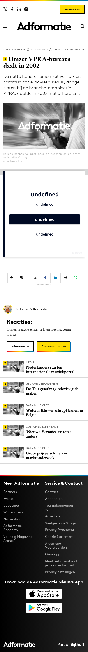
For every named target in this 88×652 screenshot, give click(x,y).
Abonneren (54, 498)
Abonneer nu (72, 9)
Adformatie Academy (12, 528)
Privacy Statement (59, 530)
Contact (51, 492)
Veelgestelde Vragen (61, 523)
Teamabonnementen (59, 507)
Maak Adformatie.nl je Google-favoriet (61, 563)
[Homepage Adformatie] (44, 26)
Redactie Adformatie (68, 49)
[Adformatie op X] (5, 9)
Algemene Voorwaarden (56, 545)
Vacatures (11, 505)
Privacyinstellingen (60, 572)
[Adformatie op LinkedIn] (19, 9)
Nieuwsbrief (13, 519)
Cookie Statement (59, 536)
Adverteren (54, 516)
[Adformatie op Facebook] (12, 9)
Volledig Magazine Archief (17, 538)
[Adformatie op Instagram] (26, 9)
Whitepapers (13, 512)
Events (8, 498)
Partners (10, 492)
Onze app (52, 554)
